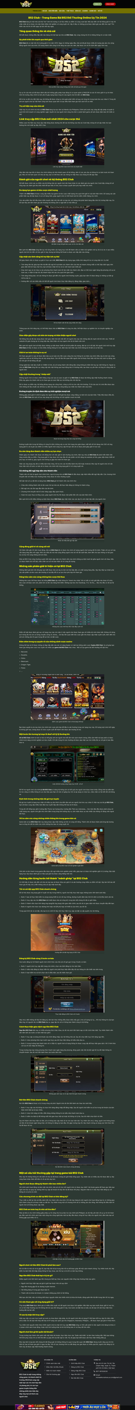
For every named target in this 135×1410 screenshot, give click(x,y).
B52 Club (22, 22)
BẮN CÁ (78, 11)
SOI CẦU (62, 11)
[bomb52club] (28, 4)
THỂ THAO (70, 11)
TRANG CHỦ (37, 11)
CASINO (85, 11)
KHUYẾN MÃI (53, 11)
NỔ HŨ (100, 11)
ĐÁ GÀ (45, 11)
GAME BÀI (92, 11)
